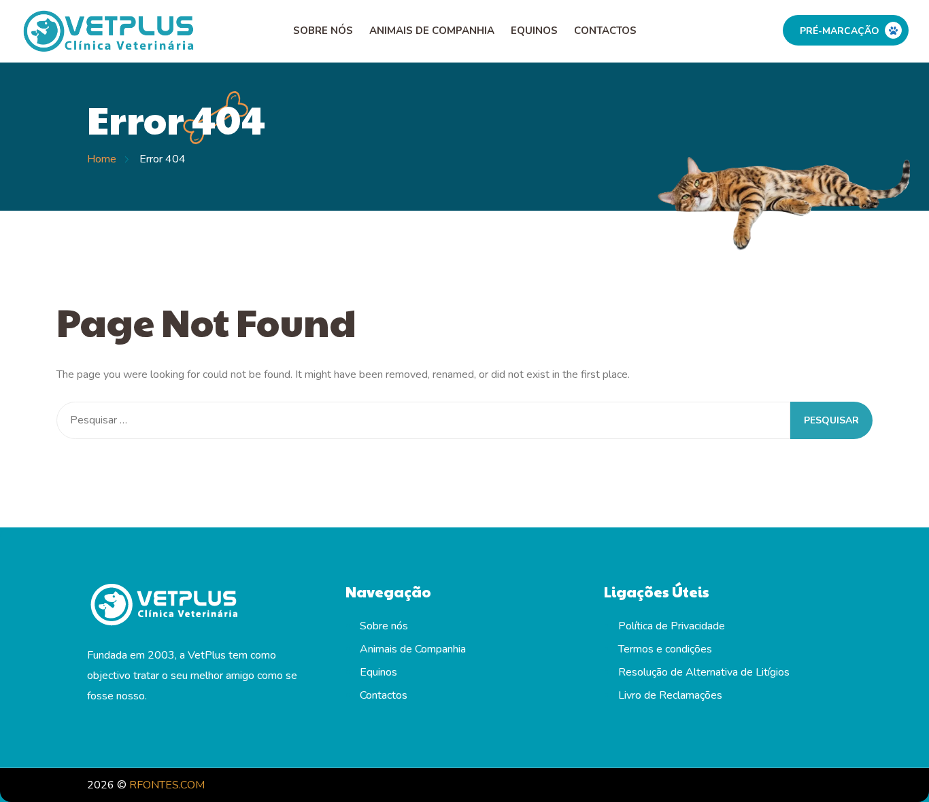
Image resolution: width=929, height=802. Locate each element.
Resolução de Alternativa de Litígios (704, 672)
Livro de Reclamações (670, 695)
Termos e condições (665, 649)
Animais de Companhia (431, 30)
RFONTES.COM (167, 785)
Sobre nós (323, 30)
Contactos (605, 30)
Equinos (534, 30)
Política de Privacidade (671, 625)
